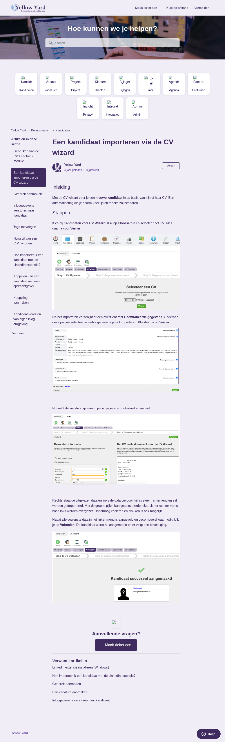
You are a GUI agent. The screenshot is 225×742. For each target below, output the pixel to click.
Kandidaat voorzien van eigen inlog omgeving (27, 319)
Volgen (171, 165)
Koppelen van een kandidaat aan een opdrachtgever (26, 281)
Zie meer (17, 333)
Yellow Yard (18, 130)
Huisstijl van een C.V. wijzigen (25, 241)
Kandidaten (63, 130)
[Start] (28, 8)
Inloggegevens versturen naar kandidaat (23, 210)
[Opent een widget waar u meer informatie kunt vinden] (208, 734)
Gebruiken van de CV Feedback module (26, 156)
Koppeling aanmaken (21, 300)
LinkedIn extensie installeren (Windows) (80, 667)
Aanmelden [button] (201, 7)
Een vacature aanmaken (69, 692)
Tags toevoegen (24, 227)
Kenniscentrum (40, 130)
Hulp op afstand (177, 7)
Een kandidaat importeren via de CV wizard (25, 177)
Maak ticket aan (146, 7)
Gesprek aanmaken (27, 194)
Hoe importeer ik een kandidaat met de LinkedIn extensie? (28, 260)
